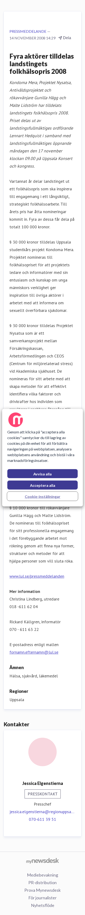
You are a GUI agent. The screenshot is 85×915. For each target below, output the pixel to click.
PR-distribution (42, 882)
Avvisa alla (42, 473)
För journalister (42, 897)
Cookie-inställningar (42, 496)
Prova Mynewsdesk (42, 890)
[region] (42, 457)
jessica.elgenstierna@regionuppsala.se (42, 811)
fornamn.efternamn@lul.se (33, 652)
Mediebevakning (42, 874)
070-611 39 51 (42, 819)
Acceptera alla (42, 485)
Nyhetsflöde (42, 905)
